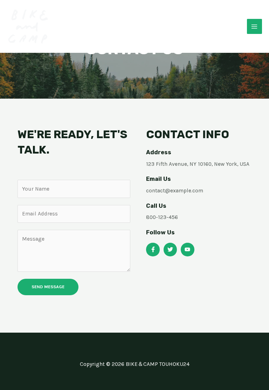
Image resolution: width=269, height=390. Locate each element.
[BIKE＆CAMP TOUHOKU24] (28, 27)
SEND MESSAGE (48, 286)
